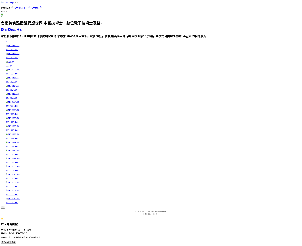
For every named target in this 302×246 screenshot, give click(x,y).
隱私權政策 (147, 214)
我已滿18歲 (6, 242)
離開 (13, 242)
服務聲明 (156, 214)
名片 (22, 30)
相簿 (6, 30)
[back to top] (3, 207)
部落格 (14, 30)
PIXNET (142, 211)
